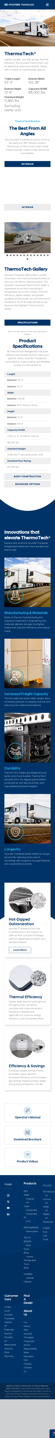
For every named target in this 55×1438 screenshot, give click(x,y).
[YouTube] (8, 1208)
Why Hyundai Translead (28, 1334)
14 (27, 259)
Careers (28, 1364)
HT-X (28, 1221)
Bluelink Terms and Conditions (37, 1396)
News (26, 1352)
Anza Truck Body (27, 1249)
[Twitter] (8, 1201)
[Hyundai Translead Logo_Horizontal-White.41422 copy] (19, 4)
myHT (7, 1311)
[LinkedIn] (8, 1214)
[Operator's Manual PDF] (27, 1113)
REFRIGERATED (31, 1227)
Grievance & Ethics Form (39, 1394)
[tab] (27, 164)
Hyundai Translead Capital (9, 1318)
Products (30, 1183)
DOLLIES (47, 1185)
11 (41, 255)
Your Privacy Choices (18, 1394)
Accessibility (16, 1391)
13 (48, 255)
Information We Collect (32, 1391)
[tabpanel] (27, 186)
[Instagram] (8, 1195)
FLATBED (28, 1274)
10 (37, 255)
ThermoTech (32, 1231)
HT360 (7, 1307)
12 (44, 255)
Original (30, 1199)
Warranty (9, 1356)
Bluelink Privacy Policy (14, 1396)
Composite (31, 1210)
